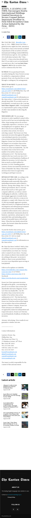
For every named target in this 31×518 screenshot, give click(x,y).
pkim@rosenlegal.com (9, 95)
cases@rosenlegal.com (9, 97)
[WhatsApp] (16, 37)
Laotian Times (6, 32)
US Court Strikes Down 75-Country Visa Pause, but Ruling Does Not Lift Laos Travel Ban (12, 415)
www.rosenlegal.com (8, 358)
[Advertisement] (15, 450)
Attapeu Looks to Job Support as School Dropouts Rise (10, 386)
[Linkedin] (20, 37)
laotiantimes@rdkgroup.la (14, 494)
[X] (12, 37)
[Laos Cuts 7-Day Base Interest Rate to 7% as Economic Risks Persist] (25, 424)
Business (4, 6)
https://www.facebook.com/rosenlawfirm (15, 278)
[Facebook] (8, 37)
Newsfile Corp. (20, 42)
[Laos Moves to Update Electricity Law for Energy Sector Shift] (25, 396)
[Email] (23, 37)
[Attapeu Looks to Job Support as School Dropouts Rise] (25, 387)
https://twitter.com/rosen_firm (11, 274)
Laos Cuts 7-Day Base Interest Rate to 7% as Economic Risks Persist (11, 424)
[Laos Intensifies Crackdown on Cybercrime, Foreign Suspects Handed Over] (25, 405)
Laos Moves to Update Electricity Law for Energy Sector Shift (11, 395)
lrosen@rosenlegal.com (9, 352)
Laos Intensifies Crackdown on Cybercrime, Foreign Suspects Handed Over (10, 405)
